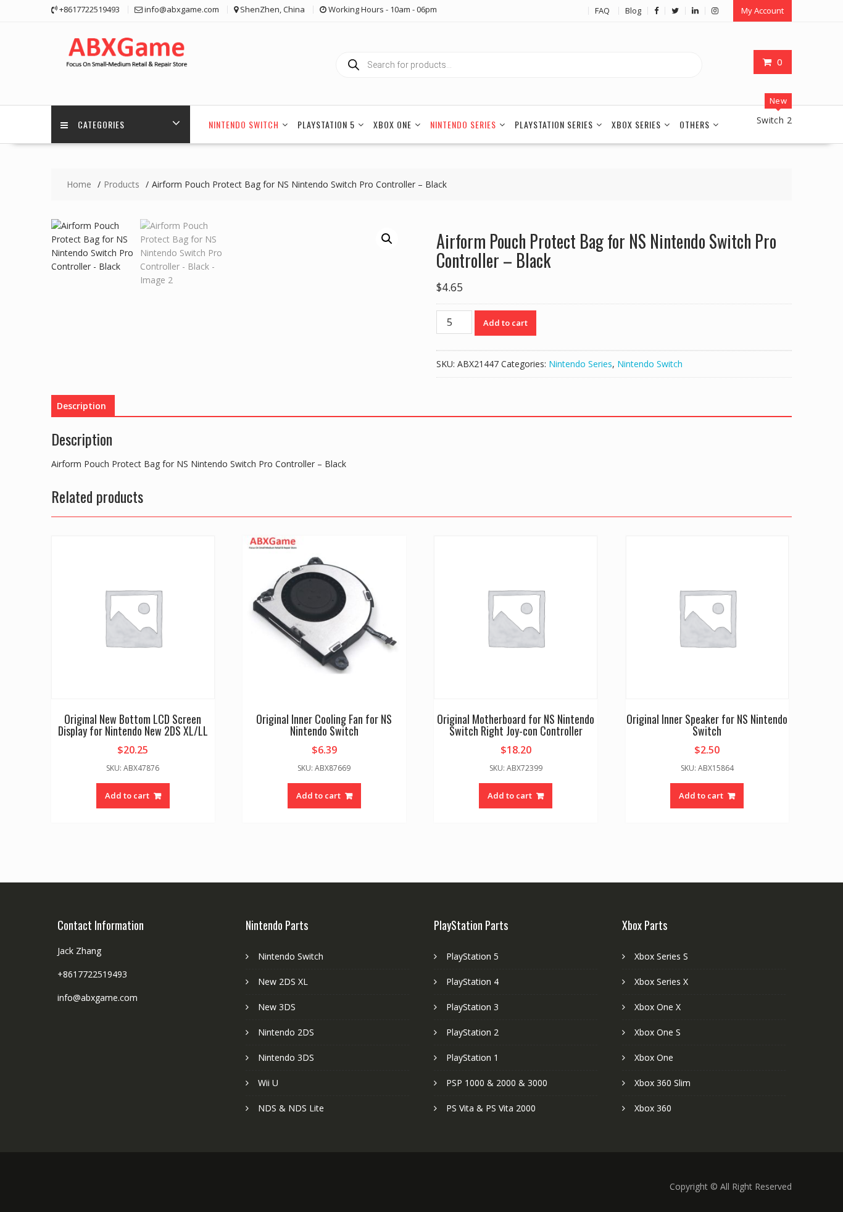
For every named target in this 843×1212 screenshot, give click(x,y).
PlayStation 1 (472, 1057)
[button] (387, 239)
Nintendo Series (463, 124)
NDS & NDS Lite (291, 1108)
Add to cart (505, 322)
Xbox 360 (652, 1108)
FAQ (602, 10)
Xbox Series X (661, 981)
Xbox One (392, 124)
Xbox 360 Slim (662, 1083)
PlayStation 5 (326, 124)
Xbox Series (636, 124)
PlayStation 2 (472, 1032)
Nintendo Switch (244, 124)
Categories (101, 124)
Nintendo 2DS (286, 1032)
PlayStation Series (554, 124)
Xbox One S (657, 1032)
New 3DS (277, 1007)
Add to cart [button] (127, 795)
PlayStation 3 (472, 1007)
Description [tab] (81, 406)
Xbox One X (657, 1007)
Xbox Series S (661, 956)
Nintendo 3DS (286, 1057)
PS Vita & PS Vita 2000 (491, 1108)
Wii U (268, 1083)
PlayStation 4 (472, 981)
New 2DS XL (283, 981)
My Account (762, 10)
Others (694, 124)
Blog (633, 10)
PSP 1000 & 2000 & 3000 (496, 1083)
